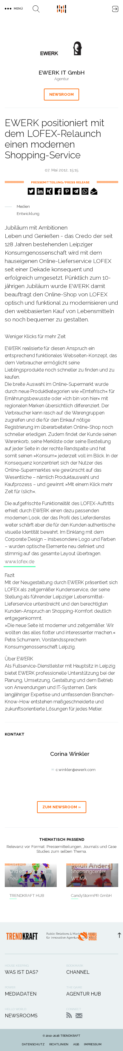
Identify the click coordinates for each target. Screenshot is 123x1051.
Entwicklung (28, 213)
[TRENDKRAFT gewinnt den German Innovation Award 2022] (87, 938)
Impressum (93, 1044)
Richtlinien (58, 1044)
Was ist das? (21, 972)
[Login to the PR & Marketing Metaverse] (115, 9)
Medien (23, 206)
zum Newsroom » (61, 807)
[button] (31, 191)
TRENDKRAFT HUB (27, 895)
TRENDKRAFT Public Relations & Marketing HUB (61, 9)
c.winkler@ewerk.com (76, 769)
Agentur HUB (83, 994)
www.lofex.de (19, 561)
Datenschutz (33, 1044)
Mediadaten (20, 994)
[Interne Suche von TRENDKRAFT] (36, 9)
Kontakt (79, 1015)
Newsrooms (21, 1016)
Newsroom (61, 94)
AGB (76, 1044)
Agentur (61, 79)
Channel (78, 972)
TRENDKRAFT (70, 1035)
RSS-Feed (69, 1015)
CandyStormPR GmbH (91, 895)
